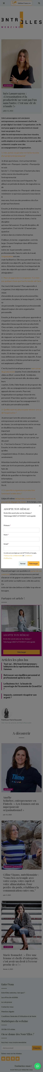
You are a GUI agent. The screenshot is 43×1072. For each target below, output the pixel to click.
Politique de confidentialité (13, 555)
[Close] (39, 506)
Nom (6, 535)
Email (6, 544)
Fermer (23, 563)
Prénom (7, 525)
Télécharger (33, 563)
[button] (37, 1066)
